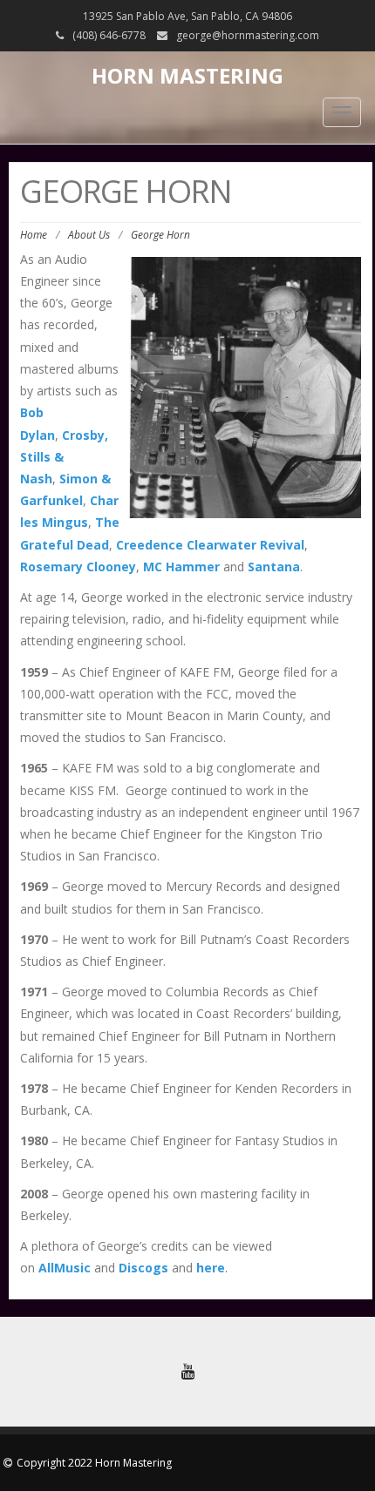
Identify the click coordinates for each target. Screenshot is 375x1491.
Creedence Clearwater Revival (210, 544)
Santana (274, 566)
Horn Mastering (187, 75)
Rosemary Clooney (78, 566)
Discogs (143, 1267)
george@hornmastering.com (247, 35)
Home (33, 234)
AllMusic (64, 1267)
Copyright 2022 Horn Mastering (94, 1462)
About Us (89, 234)
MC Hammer (181, 566)
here (210, 1267)
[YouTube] (187, 1371)
